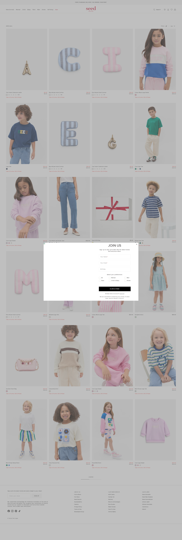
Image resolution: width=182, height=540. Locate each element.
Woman (113, 278)
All (102, 278)
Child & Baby (115, 280)
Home (129, 280)
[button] (136, 244)
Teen (102, 280)
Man (128, 278)
